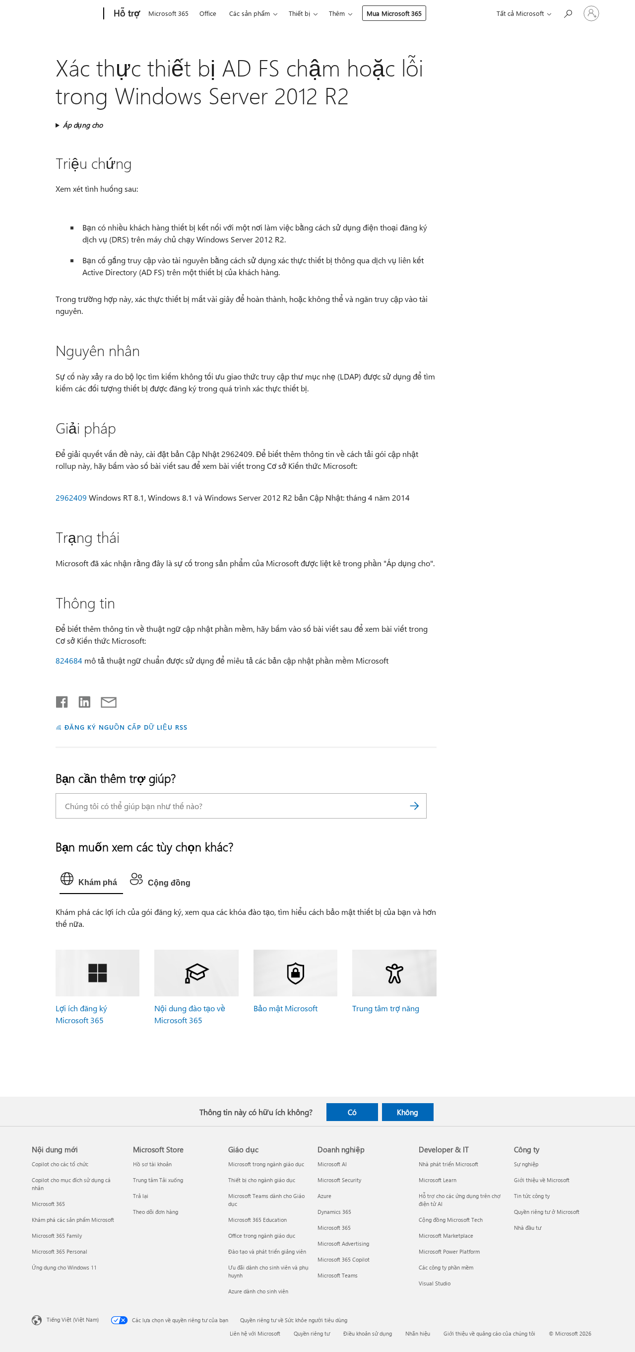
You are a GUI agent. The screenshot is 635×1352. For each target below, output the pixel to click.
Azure (324, 1196)
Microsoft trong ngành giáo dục (266, 1164)
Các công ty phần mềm (446, 1267)
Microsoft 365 (168, 13)
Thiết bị (299, 13)
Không (407, 1112)
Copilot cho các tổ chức (60, 1164)
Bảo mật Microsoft (286, 1008)
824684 (69, 660)
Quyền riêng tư (312, 1333)
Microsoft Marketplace (446, 1235)
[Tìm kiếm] (414, 806)
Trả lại (140, 1196)
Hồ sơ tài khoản (152, 1164)
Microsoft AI (332, 1164)
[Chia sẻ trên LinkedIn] (80, 699)
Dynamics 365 (334, 1211)
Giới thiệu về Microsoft (542, 1180)
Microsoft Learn (437, 1180)
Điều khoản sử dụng (367, 1333)
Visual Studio (434, 1283)
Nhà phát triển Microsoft (448, 1164)
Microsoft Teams (338, 1275)
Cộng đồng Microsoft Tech (451, 1219)
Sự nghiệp (526, 1164)
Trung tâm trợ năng (385, 1008)
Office (207, 13)
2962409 (71, 497)
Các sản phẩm (249, 13)
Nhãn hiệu (417, 1333)
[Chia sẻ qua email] (104, 699)
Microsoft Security (339, 1180)
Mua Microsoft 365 (394, 13)
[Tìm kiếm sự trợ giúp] (567, 12)
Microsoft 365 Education (257, 1219)
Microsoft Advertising (343, 1243)
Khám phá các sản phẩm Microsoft (73, 1219)
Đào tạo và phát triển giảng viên (267, 1251)
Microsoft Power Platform (449, 1251)
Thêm (337, 13)
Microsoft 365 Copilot (344, 1259)
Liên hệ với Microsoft (255, 1333)
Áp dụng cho (83, 125)
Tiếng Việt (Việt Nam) (73, 1319)
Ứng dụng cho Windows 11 (64, 1267)
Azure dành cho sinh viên (258, 1291)
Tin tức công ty (532, 1196)
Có (352, 1112)
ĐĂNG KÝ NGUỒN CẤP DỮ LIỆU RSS (126, 727)
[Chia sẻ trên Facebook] (62, 699)
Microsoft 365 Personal (59, 1251)
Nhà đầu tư (527, 1227)
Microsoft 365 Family (57, 1235)
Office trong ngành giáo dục (261, 1235)
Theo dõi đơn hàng (155, 1211)
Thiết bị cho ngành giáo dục (261, 1180)
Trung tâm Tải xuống (158, 1180)
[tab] (91, 881)
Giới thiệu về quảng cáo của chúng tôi (489, 1333)
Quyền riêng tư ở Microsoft (546, 1211)
